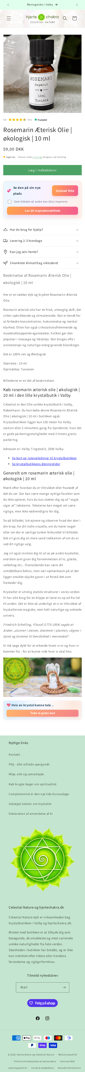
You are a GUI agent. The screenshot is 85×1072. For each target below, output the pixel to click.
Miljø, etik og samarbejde (26, 774)
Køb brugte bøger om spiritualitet (33, 784)
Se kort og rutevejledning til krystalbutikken (44, 458)
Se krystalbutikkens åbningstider (36, 464)
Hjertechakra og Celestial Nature (35, 1054)
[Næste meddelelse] (77, 5)
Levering (37, 157)
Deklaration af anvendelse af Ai (31, 814)
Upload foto (65, 191)
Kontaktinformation (69, 1067)
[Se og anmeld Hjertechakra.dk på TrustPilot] (40, 119)
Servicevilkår (67, 1061)
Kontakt (14, 754)
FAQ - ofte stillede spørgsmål (29, 764)
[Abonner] (64, 987)
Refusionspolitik (67, 1054)
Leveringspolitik (17, 1067)
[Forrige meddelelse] (8, 5)
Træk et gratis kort (42, 713)
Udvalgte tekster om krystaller (30, 804)
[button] (9, 18)
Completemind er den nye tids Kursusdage (39, 794)
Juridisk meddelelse (42, 1067)
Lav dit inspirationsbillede (42, 210)
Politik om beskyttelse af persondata (35, 1061)
